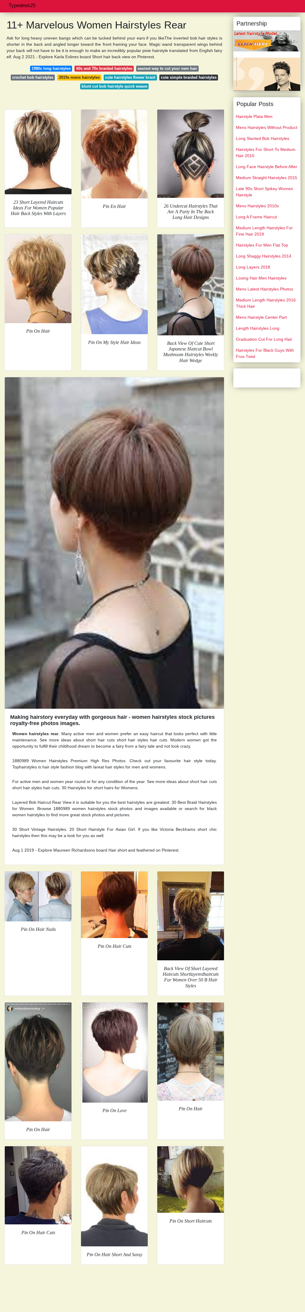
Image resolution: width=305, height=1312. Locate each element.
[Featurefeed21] (267, 40)
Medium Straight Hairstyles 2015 (266, 177)
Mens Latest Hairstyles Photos (264, 289)
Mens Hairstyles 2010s (257, 205)
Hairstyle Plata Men (254, 116)
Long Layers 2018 (253, 267)
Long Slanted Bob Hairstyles (262, 138)
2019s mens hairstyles (79, 77)
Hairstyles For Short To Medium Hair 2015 (265, 152)
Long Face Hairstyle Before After (266, 166)
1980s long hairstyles (51, 68)
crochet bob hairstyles (32, 77)
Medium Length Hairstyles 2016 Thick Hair (266, 303)
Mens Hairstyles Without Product (266, 127)
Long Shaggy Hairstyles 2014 (263, 256)
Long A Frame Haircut (256, 216)
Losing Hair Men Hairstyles (261, 278)
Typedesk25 (22, 5)
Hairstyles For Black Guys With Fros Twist (265, 353)
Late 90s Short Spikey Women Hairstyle (264, 191)
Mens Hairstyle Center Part (261, 317)
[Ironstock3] (267, 74)
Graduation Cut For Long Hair (264, 339)
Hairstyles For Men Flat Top (262, 245)
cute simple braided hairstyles (189, 77)
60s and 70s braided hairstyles (104, 68)
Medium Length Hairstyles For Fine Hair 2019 (264, 230)
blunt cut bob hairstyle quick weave (114, 86)
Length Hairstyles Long (257, 328)
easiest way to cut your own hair (167, 68)
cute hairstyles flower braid (130, 77)
